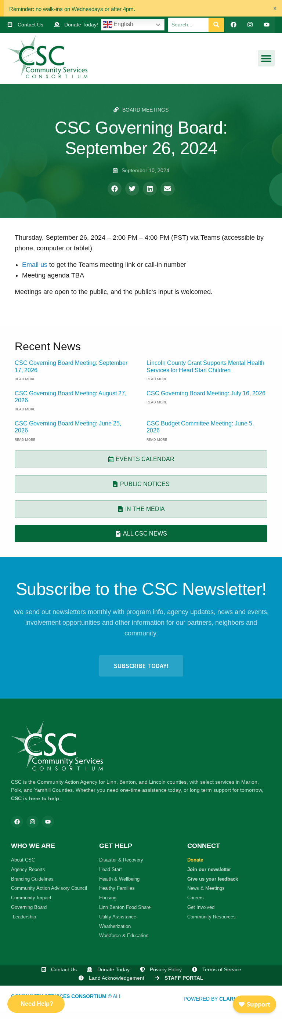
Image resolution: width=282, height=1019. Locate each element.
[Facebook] (233, 25)
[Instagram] (250, 25)
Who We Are (33, 845)
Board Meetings (145, 110)
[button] (266, 58)
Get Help (115, 845)
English (122, 24)
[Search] (216, 25)
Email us (35, 264)
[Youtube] (266, 25)
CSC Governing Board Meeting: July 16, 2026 (206, 393)
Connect (203, 845)
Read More (25, 379)
